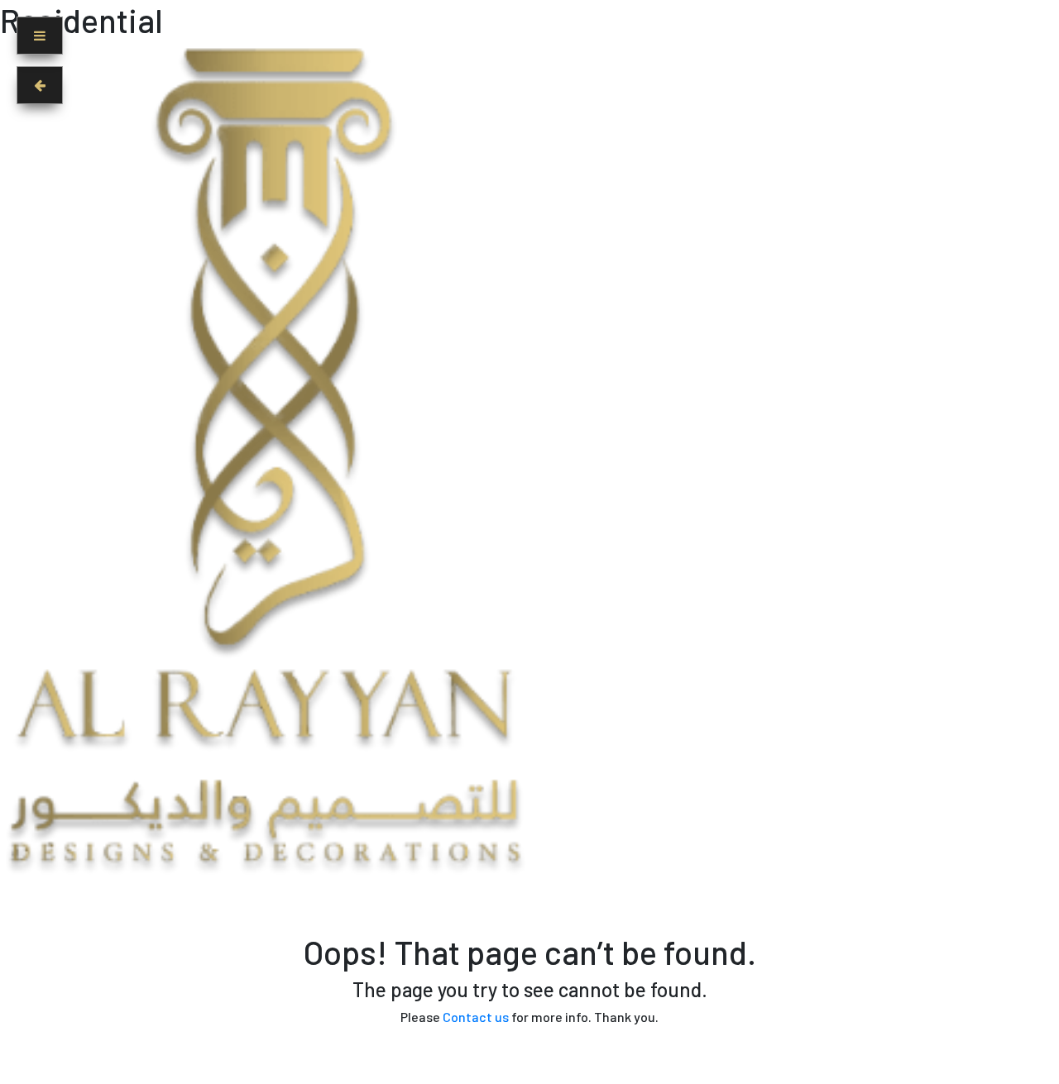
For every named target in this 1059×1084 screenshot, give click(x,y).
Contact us (476, 1016)
